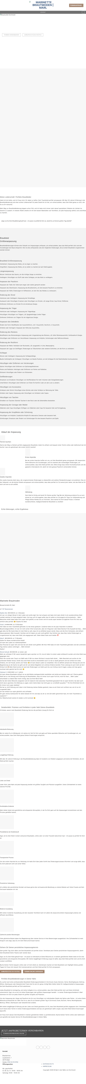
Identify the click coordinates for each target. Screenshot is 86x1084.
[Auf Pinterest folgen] (48, 1047)
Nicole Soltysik (4, 652)
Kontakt (43, 12)
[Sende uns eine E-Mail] (44, 1047)
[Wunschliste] (83, 12)
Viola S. (2, 624)
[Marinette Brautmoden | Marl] (43, 5)
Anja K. (2, 638)
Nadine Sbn (3, 613)
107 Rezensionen (7, 609)
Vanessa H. (3, 672)
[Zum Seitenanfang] (82, 1081)
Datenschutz (48, 1064)
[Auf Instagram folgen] (41, 1047)
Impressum (47, 1066)
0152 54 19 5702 (12, 1062)
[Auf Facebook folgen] (37, 1047)
